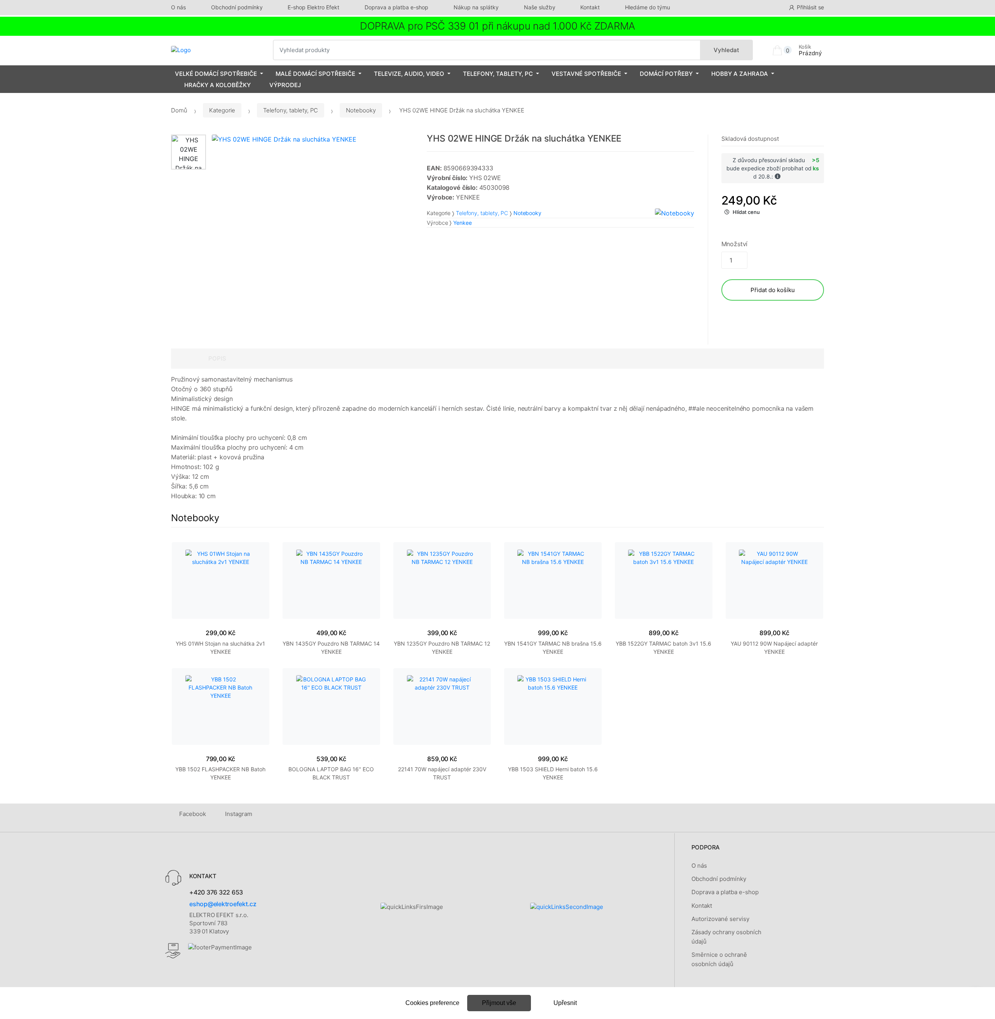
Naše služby (539, 7)
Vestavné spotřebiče (586, 73)
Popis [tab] (217, 358)
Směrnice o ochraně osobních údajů (719, 959)
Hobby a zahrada (739, 73)
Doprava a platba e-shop (396, 7)
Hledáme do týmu (647, 7)
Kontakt (590, 7)
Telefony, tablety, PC (498, 73)
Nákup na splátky (476, 7)
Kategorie (222, 110)
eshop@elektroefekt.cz (223, 904)
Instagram (238, 814)
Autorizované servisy (720, 919)
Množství (734, 244)
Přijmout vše (499, 1003)
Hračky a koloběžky (217, 85)
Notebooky (361, 110)
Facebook (192, 814)
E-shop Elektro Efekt (313, 7)
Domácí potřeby (666, 73)
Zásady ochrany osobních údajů (726, 936)
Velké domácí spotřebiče (216, 73)
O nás (178, 7)
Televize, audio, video (409, 73)
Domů (179, 110)
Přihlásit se (810, 7)
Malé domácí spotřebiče (315, 73)
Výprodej (285, 85)
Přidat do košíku (773, 290)
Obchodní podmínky (237, 7)
